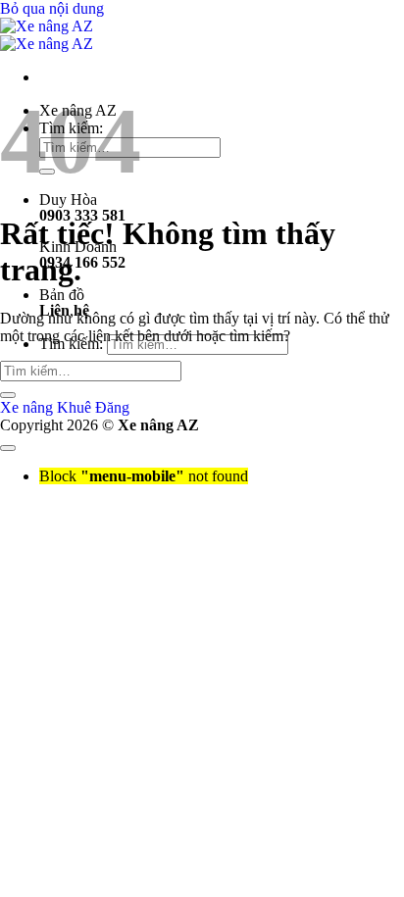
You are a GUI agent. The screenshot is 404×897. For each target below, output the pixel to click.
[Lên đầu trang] (8, 448)
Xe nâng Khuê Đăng (64, 407)
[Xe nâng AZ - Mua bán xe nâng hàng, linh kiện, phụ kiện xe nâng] (46, 35)
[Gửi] (8, 395)
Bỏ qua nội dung (52, 8)
